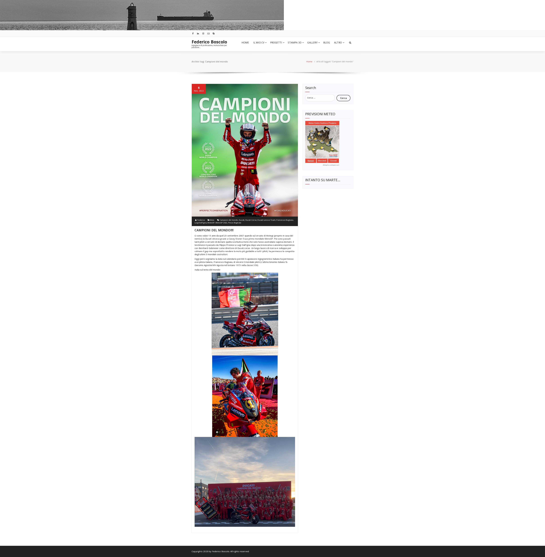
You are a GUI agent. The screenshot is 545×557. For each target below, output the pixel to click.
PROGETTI (276, 42)
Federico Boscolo (209, 41)
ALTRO (338, 42)
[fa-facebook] (193, 33)
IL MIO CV (258, 42)
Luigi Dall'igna (201, 222)
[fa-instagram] (203, 33)
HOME (245, 42)
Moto (212, 220)
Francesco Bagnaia (284, 220)
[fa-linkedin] (198, 33)
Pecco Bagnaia (234, 222)
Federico (201, 220)
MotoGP (211, 222)
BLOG (326, 42)
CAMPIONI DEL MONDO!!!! (214, 230)
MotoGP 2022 (221, 222)
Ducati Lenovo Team (266, 220)
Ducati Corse (251, 220)
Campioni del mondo (229, 220)
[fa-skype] (213, 33)
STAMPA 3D (294, 42)
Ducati (241, 220)
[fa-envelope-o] (208, 33)
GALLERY (312, 42)
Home (309, 61)
